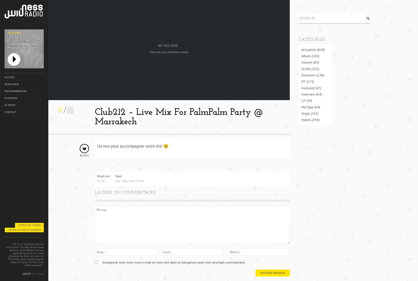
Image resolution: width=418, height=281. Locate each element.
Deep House (129, 181)
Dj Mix (101, 181)
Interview (308, 94)
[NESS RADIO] (24, 12)
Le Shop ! (10, 105)
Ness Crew (12, 84)
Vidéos (306, 120)
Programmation (15, 91)
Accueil (10, 77)
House (140, 181)
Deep (118, 181)
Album (306, 56)
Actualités (308, 49)
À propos (11, 98)
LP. (303, 100)
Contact (10, 112)
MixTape (307, 107)
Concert (307, 62)
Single (305, 113)
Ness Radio (37, 273)
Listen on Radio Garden (24, 230)
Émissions (308, 75)
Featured (308, 88)
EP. (303, 81)
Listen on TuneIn (29, 225)
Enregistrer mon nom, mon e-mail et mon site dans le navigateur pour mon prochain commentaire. (174, 262)
